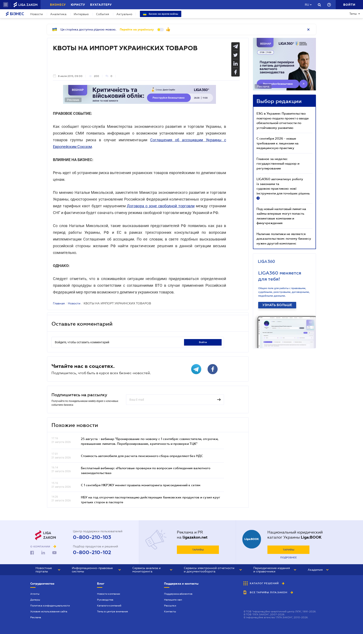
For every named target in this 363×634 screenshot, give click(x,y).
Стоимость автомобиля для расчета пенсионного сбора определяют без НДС (142, 456)
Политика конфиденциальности (50, 605)
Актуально (124, 14)
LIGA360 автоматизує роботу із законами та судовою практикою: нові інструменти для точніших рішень (283, 188)
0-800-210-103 (92, 537)
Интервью (81, 14)
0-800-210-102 (92, 552)
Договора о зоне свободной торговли (161, 206)
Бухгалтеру (101, 4)
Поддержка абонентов (178, 593)
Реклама (35, 617)
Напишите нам (173, 599)
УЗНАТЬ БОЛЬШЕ (277, 305)
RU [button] (307, 4)
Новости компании (108, 593)
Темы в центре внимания (112, 611)
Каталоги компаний (109, 605)
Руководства (105, 599)
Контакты (170, 611)
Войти (203, 342)
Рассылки (170, 605)
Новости (36, 14)
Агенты (34, 593)
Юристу (78, 4)
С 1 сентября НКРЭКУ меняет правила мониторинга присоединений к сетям (140, 485)
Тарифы (198, 549)
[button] (5, 4)
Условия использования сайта (48, 611)
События (102, 14)
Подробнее (288, 557)
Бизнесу (58, 4)
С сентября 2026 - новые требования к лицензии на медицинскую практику (277, 143)
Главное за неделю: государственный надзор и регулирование (277, 163)
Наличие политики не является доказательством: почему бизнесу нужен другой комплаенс (283, 238)
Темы (353, 13)
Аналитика (58, 14)
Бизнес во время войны (163, 13)
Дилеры (35, 599)
